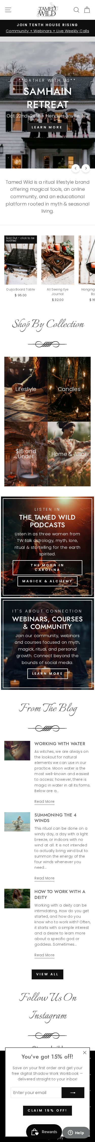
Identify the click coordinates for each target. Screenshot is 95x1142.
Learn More (47, 673)
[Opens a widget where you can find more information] (76, 1133)
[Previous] (75, 168)
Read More (44, 801)
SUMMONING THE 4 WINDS (55, 817)
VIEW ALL (47, 974)
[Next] (86, 168)
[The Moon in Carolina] (47, 547)
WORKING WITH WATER (59, 743)
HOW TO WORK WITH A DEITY (59, 894)
